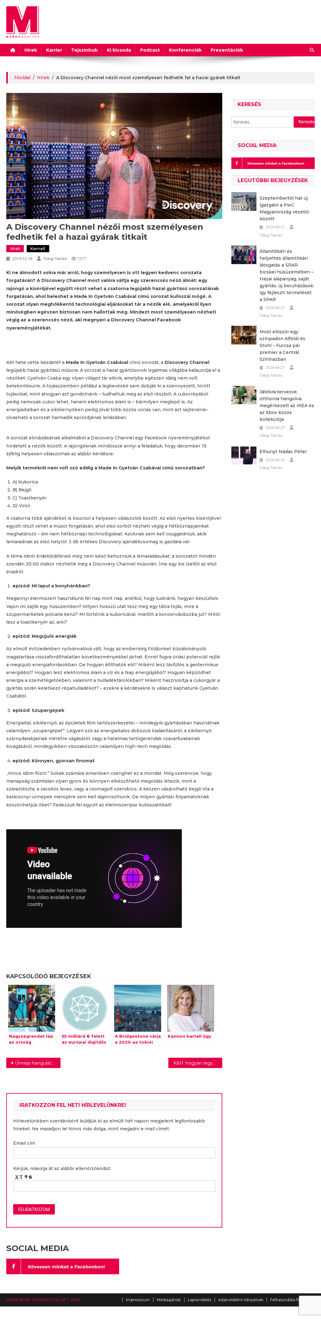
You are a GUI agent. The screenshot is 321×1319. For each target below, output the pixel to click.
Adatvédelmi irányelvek (240, 1299)
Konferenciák (185, 50)
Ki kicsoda (119, 50)
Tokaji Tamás (55, 258)
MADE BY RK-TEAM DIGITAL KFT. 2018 (43, 1299)
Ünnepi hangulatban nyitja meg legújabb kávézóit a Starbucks (37, 1063)
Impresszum (138, 1299)
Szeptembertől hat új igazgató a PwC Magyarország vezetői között (284, 208)
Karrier (54, 50)
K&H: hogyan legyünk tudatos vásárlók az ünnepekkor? (197, 1063)
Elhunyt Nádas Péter (283, 451)
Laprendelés (199, 1299)
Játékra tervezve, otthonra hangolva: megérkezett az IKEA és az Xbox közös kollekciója (287, 405)
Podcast (150, 50)
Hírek (30, 50)
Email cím (24, 1143)
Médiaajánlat (169, 1299)
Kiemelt (37, 248)
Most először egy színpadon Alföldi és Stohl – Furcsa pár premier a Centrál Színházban (282, 345)
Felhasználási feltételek (292, 1299)
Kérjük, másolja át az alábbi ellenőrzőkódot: (62, 1168)
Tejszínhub (84, 50)
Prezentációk (227, 50)
